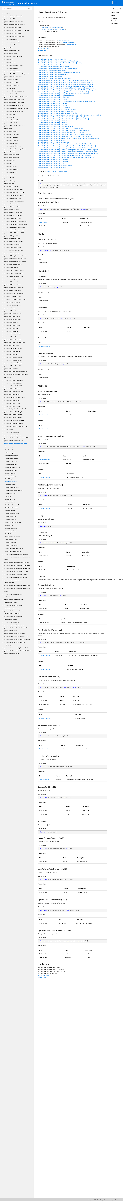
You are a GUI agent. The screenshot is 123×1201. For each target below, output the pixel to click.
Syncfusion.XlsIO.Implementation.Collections (16, 554)
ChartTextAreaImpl (10, 534)
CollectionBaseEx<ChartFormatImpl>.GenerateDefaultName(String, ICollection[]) (63, 119)
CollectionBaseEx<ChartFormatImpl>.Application (53, 98)
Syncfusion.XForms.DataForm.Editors (14, 343)
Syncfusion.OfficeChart (10, 123)
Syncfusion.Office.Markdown (12, 120)
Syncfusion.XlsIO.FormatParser (12, 435)
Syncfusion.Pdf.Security (10, 172)
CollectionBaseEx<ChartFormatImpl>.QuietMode (53, 142)
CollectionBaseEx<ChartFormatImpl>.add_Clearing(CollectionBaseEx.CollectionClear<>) (65, 82)
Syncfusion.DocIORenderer (11, 85)
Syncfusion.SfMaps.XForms (11, 253)
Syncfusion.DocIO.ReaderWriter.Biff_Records (16, 74)
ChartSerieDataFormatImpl (13, 522)
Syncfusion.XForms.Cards (11, 328)
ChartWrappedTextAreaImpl (13, 551)
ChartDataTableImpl (11, 470)
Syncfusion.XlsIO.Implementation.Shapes (15, 574)
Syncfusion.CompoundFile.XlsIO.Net (14, 36)
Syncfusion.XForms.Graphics (12, 354)
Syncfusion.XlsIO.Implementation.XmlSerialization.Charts (13, 601)
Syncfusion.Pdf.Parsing (10, 166)
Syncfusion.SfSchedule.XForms (12, 285)
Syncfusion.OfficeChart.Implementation (15, 126)
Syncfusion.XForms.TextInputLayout (14, 397)
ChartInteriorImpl (10, 499)
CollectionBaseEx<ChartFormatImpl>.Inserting (52, 123)
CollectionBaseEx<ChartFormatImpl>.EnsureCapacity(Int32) (57, 109)
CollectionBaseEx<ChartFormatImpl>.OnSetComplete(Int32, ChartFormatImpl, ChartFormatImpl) (68, 138)
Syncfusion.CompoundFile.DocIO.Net (14, 24)
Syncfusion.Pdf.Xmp (9, 181)
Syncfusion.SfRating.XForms (12, 279)
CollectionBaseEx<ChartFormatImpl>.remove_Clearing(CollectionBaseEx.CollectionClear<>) (67, 146)
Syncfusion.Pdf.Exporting (11, 137)
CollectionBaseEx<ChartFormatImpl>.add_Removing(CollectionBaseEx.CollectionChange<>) (67, 90)
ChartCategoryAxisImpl (11, 456)
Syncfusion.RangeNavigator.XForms (14, 192)
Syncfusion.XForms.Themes (12, 400)
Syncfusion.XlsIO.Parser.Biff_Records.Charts (16, 636)
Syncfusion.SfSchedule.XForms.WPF (14, 288)
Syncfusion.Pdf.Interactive (11, 157)
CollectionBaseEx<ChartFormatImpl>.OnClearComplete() (56, 126)
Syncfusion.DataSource (10, 53)
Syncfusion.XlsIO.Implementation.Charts (15, 443)
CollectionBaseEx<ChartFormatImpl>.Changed (52, 99)
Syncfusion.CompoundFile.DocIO (13, 22)
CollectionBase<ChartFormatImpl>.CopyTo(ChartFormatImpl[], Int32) (60, 63)
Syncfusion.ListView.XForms (12, 94)
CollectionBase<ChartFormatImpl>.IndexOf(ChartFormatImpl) (57, 69)
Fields (113, 15)
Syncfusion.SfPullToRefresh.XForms (14, 270)
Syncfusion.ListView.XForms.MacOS (14, 102)
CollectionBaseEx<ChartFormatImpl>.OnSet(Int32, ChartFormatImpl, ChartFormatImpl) (65, 136)
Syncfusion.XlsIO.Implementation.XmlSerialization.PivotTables (13, 612)
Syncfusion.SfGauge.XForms (12, 239)
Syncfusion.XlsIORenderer (11, 654)
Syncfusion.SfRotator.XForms (12, 282)
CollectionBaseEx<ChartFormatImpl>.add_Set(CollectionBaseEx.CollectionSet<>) (63, 92)
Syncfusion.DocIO (9, 59)
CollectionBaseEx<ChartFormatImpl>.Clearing (52, 105)
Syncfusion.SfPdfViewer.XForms (13, 264)
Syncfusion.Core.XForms (11, 45)
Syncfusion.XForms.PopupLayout (13, 380)
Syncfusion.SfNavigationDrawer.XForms (15, 256)
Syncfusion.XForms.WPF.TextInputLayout (16, 426)
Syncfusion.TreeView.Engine (12, 302)
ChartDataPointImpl (11, 464)
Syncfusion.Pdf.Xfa (9, 178)
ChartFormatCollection (11, 482)
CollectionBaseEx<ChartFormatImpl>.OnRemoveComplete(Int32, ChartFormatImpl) (64, 134)
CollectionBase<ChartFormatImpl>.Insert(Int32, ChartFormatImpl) (59, 72)
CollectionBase (45, 27)
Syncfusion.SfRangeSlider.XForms (13, 276)
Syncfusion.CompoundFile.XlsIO (13, 33)
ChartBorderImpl (10, 450)
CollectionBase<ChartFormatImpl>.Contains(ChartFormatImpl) (58, 61)
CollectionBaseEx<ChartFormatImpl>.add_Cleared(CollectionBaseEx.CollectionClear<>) (65, 80)
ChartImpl (9, 496)
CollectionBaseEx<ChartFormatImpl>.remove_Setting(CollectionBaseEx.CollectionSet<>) (65, 157)
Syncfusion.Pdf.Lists (9, 160)
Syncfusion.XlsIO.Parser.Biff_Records (14, 633)
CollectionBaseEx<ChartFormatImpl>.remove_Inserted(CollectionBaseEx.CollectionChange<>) (67, 148)
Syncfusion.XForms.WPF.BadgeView (14, 412)
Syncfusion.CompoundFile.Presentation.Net (16, 30)
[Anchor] (37, 193)
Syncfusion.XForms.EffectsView (13, 348)
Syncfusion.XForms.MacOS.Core (13, 360)
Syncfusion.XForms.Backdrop (12, 316)
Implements (114, 23)
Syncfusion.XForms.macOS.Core (13, 357)
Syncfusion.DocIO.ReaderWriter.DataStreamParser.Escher (13, 78)
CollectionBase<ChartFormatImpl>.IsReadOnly (53, 74)
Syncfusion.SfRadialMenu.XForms (13, 273)
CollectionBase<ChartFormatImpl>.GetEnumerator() (54, 67)
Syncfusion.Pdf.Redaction (11, 169)
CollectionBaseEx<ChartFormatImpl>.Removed (53, 159)
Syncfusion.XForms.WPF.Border (13, 415)
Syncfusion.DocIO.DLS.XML (11, 68)
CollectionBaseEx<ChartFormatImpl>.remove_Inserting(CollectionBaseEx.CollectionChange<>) (68, 150)
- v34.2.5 (36, 3)
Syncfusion (7, 13)
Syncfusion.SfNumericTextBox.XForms (15, 259)
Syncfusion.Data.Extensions (12, 51)
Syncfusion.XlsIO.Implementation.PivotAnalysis (17, 565)
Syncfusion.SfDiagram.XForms (12, 236)
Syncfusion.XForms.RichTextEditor (13, 386)
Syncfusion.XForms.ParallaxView (13, 366)
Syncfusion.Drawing (9, 88)
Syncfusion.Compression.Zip (12, 42)
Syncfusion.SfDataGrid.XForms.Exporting (15, 224)
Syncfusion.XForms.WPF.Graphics (13, 423)
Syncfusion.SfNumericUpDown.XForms (15, 261)
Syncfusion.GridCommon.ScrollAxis (14, 91)
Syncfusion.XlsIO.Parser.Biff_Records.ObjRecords (18, 648)
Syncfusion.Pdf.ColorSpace (11, 134)
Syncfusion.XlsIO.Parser (10, 631)
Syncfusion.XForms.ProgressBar (13, 383)
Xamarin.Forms (25, 2)
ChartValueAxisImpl (10, 542)
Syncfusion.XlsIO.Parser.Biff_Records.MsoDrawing (14, 643)
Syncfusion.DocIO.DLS (10, 62)
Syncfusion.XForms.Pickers (11, 369)
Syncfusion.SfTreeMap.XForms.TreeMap (15, 299)
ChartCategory (10, 453)
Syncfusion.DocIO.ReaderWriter (13, 71)
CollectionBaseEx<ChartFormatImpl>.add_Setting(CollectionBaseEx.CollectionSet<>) (64, 94)
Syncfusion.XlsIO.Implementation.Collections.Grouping (17, 558)
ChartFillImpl (8, 479)
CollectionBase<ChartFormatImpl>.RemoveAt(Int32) (54, 78)
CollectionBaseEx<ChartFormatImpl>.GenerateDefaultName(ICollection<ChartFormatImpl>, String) (69, 115)
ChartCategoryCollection (12, 458)
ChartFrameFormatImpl (12, 487)
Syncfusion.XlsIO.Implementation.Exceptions (16, 562)
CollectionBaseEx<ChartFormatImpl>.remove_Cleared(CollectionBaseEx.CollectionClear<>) (66, 144)
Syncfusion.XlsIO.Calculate (11, 432)
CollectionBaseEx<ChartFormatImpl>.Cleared (52, 103)
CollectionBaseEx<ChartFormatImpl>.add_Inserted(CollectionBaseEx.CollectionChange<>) (66, 84)
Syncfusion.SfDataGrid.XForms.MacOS (14, 227)
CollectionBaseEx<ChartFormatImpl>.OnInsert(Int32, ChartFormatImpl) (60, 128)
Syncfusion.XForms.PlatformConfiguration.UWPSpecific (16, 376)
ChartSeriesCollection (11, 531)
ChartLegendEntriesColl (12, 505)
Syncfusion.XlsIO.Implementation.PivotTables (17, 568)
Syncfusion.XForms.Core (11, 337)
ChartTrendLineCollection (12, 537)
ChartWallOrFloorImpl (11, 545)
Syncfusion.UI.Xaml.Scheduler (12, 305)
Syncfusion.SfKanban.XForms (12, 244)
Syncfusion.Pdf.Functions (11, 140)
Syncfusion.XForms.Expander (12, 351)
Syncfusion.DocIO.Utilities (11, 82)
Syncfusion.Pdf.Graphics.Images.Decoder (15, 149)
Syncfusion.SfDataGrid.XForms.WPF (14, 233)
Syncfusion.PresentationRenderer (13, 189)
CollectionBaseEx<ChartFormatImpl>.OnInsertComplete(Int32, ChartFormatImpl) (63, 130)
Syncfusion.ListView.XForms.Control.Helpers (16, 97)
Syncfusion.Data (8, 48)
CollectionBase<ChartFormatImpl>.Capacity (52, 59)
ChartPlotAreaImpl (10, 519)
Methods (113, 21)
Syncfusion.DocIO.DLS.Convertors (13, 65)
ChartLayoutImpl (10, 502)
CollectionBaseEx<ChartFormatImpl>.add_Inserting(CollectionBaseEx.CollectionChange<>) (66, 86)
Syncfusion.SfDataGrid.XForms (12, 218)
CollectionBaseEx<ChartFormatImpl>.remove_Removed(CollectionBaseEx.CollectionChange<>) (68, 152)
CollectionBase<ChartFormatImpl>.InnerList (52, 71)
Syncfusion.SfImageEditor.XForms (13, 241)
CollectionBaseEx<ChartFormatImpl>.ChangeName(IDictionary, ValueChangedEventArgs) (66, 101)
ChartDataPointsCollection (12, 467)
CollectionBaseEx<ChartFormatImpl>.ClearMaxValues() (55, 107)
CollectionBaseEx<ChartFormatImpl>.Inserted (52, 121)
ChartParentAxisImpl (11, 516)
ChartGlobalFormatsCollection (13, 490)
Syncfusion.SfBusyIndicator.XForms (14, 201)
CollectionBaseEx (47, 29)
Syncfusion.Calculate (9, 19)
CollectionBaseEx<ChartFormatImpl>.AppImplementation (56, 96)
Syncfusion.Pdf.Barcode (10, 131)
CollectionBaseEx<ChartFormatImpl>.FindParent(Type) (55, 111)
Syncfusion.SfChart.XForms (11, 210)
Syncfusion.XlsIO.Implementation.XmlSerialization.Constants (13, 606)
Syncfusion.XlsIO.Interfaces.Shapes (14, 625)
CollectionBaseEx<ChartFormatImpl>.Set (51, 163)
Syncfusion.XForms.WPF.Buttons (13, 417)
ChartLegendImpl (10, 511)
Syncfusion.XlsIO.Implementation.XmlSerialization (13, 595)
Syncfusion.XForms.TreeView (12, 403)
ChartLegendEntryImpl (11, 508)
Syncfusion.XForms (9, 308)
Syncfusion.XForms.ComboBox (12, 334)
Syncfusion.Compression (11, 39)
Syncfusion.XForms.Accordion (12, 311)
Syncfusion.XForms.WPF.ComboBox (14, 420)
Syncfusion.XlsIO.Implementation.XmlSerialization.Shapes (13, 618)
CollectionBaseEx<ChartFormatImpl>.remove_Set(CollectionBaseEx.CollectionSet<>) (64, 155)
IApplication (43, 222)
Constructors (115, 12)
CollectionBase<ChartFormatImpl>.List (50, 76)
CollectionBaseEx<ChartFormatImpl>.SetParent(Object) (55, 165)
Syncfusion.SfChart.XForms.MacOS (14, 212)
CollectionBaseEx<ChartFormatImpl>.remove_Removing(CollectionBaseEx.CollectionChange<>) (68, 153)
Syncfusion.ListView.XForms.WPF (13, 105)
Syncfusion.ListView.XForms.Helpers (14, 100)
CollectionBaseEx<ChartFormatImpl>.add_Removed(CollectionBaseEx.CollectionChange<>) (67, 88)
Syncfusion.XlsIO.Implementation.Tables (15, 577)
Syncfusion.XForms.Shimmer (12, 389)
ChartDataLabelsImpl (11, 461)
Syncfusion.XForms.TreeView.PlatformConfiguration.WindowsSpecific (15, 407)
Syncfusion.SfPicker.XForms (12, 267)
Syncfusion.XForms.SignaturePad (13, 392)
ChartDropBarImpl (10, 473)
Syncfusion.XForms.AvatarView (12, 314)
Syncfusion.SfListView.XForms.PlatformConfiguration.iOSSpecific (13, 248)
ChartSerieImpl (9, 525)
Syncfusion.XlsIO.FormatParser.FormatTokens (17, 438)
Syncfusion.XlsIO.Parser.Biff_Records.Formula (17, 639)
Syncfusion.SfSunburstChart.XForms (14, 293)
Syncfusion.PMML (9, 184)
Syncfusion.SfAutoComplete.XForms (14, 195)
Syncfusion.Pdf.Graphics (10, 143)
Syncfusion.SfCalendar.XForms (12, 204)
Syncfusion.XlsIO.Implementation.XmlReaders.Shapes (17, 590)
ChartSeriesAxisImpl (11, 528)
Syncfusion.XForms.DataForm (12, 340)
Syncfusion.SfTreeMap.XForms (12, 296)
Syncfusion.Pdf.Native (10, 163)
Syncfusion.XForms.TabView (12, 394)
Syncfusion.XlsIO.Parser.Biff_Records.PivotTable (17, 651)
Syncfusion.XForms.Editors (11, 345)
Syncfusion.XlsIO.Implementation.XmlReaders (17, 585)
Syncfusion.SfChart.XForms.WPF (13, 215)
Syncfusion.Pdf (8, 128)
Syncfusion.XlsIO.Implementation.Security (16, 571)
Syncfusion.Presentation (11, 186)
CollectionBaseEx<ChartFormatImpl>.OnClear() (53, 125)
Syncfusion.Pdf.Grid (9, 152)
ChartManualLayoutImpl (12, 513)
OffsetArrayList (44, 780)
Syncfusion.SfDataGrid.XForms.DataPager (15, 221)
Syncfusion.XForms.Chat (11, 331)
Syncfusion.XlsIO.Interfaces (11, 622)
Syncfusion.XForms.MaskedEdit (13, 363)
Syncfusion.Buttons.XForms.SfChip (14, 16)
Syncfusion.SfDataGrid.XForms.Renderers (15, 230)
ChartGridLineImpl (10, 493)
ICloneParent (42, 50)
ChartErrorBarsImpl (10, 476)
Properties (114, 18)
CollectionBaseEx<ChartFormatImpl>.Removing (53, 161)
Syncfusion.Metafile (9, 114)
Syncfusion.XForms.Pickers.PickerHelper (15, 371)
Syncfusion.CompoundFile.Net (12, 27)
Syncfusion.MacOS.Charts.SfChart (13, 111)
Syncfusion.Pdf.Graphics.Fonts (12, 146)
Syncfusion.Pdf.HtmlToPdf (11, 155)
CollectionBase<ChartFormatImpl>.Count (51, 65)
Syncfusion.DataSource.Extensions (13, 56)
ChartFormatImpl (10, 484)
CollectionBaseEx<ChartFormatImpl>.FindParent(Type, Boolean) (58, 113)
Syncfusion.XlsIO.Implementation (13, 441)
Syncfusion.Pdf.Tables (10, 175)
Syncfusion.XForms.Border (11, 322)
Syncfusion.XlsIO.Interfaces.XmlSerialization (16, 628)
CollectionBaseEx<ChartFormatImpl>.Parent (52, 140)
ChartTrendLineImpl (11, 539)
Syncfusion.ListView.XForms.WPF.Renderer (16, 108)
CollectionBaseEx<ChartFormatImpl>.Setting (52, 167)
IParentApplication (44, 48)
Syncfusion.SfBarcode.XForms (12, 198)
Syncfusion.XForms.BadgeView (12, 319)
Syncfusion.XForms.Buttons (12, 325)
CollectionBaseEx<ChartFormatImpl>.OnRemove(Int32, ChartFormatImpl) (61, 132)
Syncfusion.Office (9, 117)
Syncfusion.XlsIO (8, 429)
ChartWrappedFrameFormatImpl (14, 548)
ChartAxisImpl (9, 447)
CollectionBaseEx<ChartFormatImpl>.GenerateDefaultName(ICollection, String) (63, 117)
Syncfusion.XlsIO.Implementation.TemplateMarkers (13, 581)
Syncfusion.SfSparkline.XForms (12, 290)
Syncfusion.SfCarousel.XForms (12, 207)
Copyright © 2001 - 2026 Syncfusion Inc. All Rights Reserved (104, 1200)
